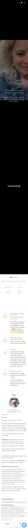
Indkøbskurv (8, 292)
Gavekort (19, 292)
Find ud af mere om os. (6, 520)
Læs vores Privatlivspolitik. (7, 518)
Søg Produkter (8, 287)
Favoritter (19, 287)
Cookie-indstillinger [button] (14, 527)
